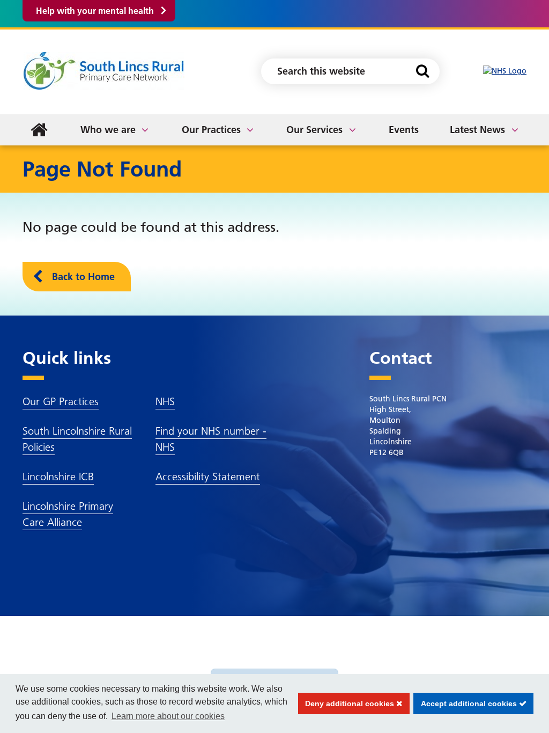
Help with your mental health (95, 10)
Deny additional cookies (347, 703)
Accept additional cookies (466, 703)
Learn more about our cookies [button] (168, 716)
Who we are (108, 129)
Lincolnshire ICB (58, 476)
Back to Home (83, 276)
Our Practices (211, 129)
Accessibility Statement (207, 476)
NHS (165, 401)
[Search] (422, 71)
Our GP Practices (61, 401)
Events (404, 129)
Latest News (477, 129)
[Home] (39, 129)
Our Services (314, 129)
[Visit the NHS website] (504, 71)
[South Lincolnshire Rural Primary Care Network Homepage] (104, 70)
